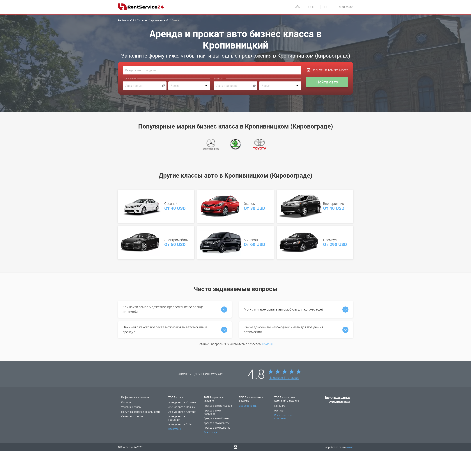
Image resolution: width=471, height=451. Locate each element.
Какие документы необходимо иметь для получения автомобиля (283, 329)
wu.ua (349, 447)
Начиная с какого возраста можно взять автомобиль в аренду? (165, 329)
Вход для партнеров (337, 397)
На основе (284, 378)
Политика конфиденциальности (140, 411)
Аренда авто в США (180, 424)
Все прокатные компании (283, 416)
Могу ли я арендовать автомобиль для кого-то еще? (283, 309)
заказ (346, 7)
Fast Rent (279, 410)
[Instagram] (235, 447)
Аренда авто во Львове (218, 405)
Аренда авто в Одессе (217, 423)
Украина (142, 20)
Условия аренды (131, 407)
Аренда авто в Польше (182, 407)
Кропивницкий (159, 20)
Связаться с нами (132, 416)
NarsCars (279, 405)
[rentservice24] (141, 6)
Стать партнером (339, 402)
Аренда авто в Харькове (212, 412)
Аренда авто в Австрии (182, 411)
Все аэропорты (248, 405)
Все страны (175, 429)
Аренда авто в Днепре (217, 427)
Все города (210, 432)
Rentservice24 (126, 20)
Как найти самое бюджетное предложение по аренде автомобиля (163, 309)
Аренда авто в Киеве (216, 418)
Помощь (268, 344)
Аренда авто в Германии (176, 418)
